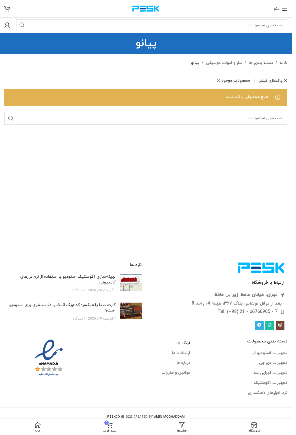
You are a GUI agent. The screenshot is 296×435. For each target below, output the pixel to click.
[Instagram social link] (280, 325)
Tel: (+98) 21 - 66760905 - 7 (248, 312)
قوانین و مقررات (176, 372)
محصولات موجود (236, 80)
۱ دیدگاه (79, 290)
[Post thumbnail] (131, 283)
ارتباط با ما (181, 353)
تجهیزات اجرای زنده (270, 373)
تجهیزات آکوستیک (270, 383)
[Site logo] (146, 8)
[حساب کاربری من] (7, 25)
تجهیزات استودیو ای (269, 353)
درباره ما (183, 363)
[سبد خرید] (7, 8)
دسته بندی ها (261, 63)
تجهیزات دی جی (273, 363)
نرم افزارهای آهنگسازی (267, 393)
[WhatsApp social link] (269, 325)
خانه (283, 63)
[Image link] (261, 267)
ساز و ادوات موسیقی (224, 63)
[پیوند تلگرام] (259, 325)
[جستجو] (22, 25)
